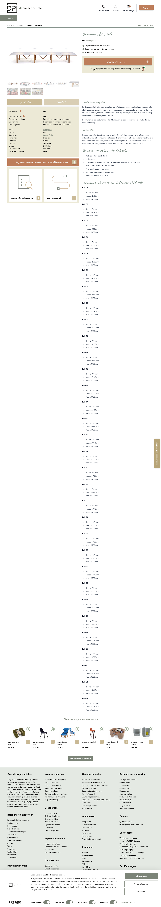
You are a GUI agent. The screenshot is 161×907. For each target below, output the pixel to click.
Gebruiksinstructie (51, 866)
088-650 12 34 (126, 822)
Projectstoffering (13, 829)
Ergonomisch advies (52, 825)
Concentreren (87, 828)
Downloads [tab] (61, 102)
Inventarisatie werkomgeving (55, 780)
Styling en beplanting (52, 816)
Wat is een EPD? (88, 808)
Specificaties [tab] (25, 102)
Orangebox (19, 25)
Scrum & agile (87, 836)
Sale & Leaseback (51, 791)
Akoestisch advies (51, 822)
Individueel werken (89, 825)
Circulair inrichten (51, 819)
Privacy (85, 858)
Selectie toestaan (141, 884)
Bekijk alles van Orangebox (80, 758)
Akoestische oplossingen (16, 832)
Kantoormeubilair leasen (54, 788)
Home (9, 25)
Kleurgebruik (124, 791)
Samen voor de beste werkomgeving (95, 800)
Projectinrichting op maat (91, 839)
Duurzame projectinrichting (92, 797)
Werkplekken (12, 852)
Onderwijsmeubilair (127, 808)
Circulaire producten (89, 806)
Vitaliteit (85, 852)
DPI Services (49, 850)
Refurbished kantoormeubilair (56, 794)
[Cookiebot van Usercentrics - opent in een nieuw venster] (15, 902)
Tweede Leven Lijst (89, 788)
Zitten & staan (87, 855)
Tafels (9, 846)
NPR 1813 (85, 864)
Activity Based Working (128, 780)
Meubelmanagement (53, 852)
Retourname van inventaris (55, 797)
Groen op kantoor (126, 794)
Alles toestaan (141, 876)
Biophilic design (125, 788)
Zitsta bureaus (12, 823)
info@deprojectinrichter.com (132, 825)
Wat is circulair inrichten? (91, 780)
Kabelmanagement (52, 830)
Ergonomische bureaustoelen (18, 820)
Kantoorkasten (12, 837)
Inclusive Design (125, 800)
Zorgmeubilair (125, 806)
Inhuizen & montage (52, 844)
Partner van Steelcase (128, 797)
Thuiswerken (124, 785)
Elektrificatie (12, 855)
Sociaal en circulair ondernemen (94, 782)
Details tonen (126, 902)
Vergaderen (86, 822)
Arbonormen (87, 861)
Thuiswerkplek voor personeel (56, 847)
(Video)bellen (87, 833)
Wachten (85, 830)
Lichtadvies (49, 828)
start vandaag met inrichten (157, 453)
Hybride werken (125, 782)
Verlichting (11, 849)
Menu (10, 18)
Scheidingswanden (14, 840)
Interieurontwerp (51, 813)
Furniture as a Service (53, 785)
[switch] (69, 902)
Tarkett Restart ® (88, 794)
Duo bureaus (12, 826)
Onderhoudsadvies (52, 869)
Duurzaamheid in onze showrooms (95, 785)
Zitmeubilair (11, 835)
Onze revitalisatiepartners (91, 791)
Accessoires (12, 858)
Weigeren (141, 892)
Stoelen (10, 843)
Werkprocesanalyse (52, 782)
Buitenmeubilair (125, 803)
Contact (146, 8)
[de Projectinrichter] (25, 8)
